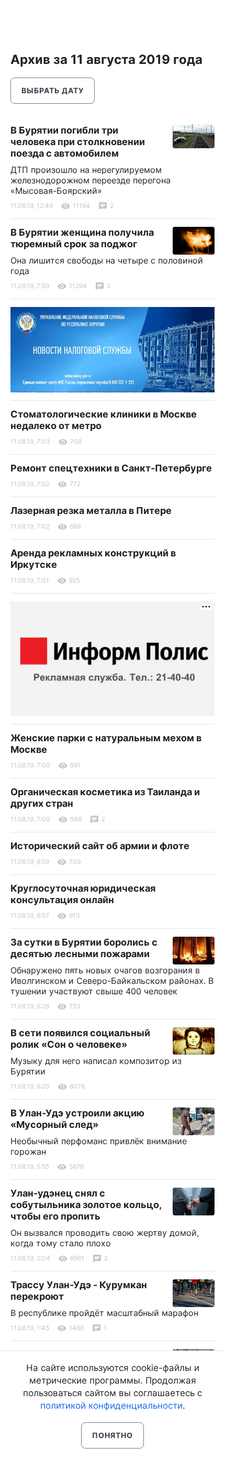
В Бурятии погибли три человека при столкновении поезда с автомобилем (77, 142)
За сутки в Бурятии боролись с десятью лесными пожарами (84, 948)
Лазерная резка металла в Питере (91, 510)
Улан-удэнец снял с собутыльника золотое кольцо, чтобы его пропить (85, 1205)
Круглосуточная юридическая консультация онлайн (82, 894)
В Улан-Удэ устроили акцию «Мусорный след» (77, 1118)
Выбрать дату (52, 90)
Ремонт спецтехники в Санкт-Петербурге (111, 468)
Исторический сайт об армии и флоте (99, 845)
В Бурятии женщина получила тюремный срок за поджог (82, 238)
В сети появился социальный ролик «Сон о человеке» (80, 1038)
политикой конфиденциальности (111, 1405)
